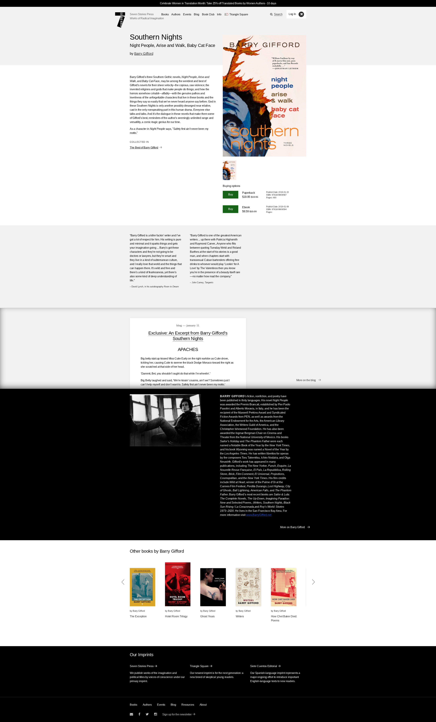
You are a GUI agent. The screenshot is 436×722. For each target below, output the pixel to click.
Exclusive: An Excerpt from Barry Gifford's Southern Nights (187, 335)
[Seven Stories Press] (120, 20)
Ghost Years (207, 616)
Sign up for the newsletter (177, 714)
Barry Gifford (143, 53)
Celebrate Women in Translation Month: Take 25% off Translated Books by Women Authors (212, 3)
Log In (292, 14)
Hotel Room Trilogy (176, 616)
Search (278, 14)
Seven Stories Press (141, 14)
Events (187, 14)
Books (133, 704)
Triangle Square (199, 666)
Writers (240, 616)
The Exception (138, 616)
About (203, 704)
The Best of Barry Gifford (144, 147)
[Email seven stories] (131, 714)
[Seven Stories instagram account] (155, 714)
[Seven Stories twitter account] (147, 714)
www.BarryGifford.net (258, 514)
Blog (196, 14)
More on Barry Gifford (292, 527)
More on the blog (306, 380)
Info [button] (219, 14)
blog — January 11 (187, 325)
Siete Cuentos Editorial (263, 666)
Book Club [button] (208, 14)
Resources (187, 704)
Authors (175, 14)
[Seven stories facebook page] (139, 714)
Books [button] (165, 14)
